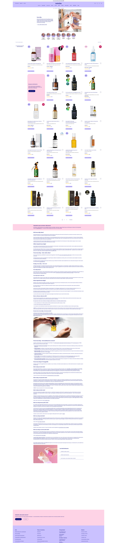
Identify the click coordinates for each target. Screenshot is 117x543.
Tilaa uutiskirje (17, 533)
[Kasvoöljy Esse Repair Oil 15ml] (55, 82)
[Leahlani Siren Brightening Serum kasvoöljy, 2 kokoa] (74, 140)
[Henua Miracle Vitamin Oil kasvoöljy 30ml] (74, 169)
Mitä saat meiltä (84, 531)
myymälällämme (39, 228)
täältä (49, 351)
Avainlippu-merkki (84, 533)
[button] (39, 5)
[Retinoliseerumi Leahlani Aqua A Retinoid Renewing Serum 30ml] (36, 111)
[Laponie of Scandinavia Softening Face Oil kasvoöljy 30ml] (55, 140)
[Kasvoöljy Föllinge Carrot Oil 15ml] (93, 140)
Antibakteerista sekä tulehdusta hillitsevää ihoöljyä (64, 272)
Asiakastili (39, 531)
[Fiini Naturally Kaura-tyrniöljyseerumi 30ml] (74, 82)
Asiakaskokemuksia (84, 541)
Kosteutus (59, 8)
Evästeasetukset (18, 539)
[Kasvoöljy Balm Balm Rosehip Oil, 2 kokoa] (74, 54)
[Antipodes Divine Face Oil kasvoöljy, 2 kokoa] (93, 82)
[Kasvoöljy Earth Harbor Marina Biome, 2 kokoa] (93, 54)
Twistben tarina (84, 535)
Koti (53, 8)
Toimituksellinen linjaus (85, 539)
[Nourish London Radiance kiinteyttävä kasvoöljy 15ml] (93, 111)
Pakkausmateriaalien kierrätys (42, 541)
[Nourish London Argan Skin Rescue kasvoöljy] (93, 169)
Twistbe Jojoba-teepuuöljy (58, 342)
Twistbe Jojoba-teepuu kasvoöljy (39, 437)
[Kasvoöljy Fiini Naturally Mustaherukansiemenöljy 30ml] (74, 111)
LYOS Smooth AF (76, 342)
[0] (97, 3)
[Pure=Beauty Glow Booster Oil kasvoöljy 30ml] (36, 198)
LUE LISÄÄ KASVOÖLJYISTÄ (42, 24)
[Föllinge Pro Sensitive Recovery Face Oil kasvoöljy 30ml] (55, 198)
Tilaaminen (39, 533)
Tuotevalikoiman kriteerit (19, 541)
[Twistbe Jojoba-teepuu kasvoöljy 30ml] (36, 54)
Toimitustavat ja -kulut (41, 537)
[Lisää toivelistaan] (44, 63)
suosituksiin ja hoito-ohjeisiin (64, 427)
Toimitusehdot (39, 539)
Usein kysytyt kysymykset (19, 535)
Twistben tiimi (83, 537)
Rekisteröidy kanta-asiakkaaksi (20, 531)
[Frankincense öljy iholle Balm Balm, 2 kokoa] (55, 111)
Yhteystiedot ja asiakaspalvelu (20, 537)
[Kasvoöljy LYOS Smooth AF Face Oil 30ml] (55, 54)
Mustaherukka (70, 356)
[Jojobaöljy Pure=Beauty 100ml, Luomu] (74, 198)
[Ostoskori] (101, 3)
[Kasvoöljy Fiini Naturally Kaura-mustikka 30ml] (93, 198)
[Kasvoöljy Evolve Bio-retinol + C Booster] (55, 169)
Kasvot (56, 8)
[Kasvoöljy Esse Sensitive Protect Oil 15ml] (36, 140)
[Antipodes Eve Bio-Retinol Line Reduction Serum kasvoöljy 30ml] (36, 169)
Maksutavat (39, 535)
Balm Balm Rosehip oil (67, 342)
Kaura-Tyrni (76, 356)
